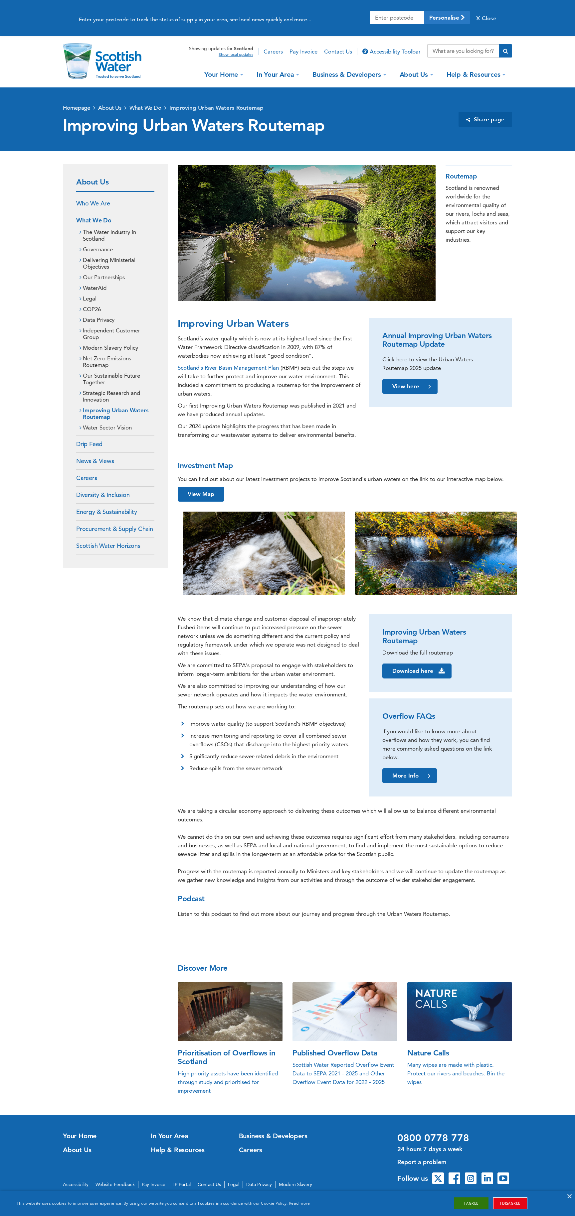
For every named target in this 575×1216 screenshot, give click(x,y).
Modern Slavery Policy (110, 347)
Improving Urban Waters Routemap (216, 107)
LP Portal (181, 1184)
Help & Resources (473, 74)
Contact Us (338, 51)
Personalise (445, 17)
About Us (414, 74)
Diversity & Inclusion (103, 495)
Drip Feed (89, 444)
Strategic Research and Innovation (111, 396)
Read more (299, 1203)
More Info (405, 775)
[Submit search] (505, 51)
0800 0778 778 (433, 1138)
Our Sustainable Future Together (111, 379)
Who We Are (93, 203)
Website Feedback (115, 1184)
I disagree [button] (510, 1203)
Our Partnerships (104, 277)
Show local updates (236, 54)
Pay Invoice (303, 51)
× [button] (569, 1196)
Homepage (76, 107)
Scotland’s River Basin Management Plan (228, 367)
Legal (89, 298)
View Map (201, 494)
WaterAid (94, 288)
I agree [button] (471, 1203)
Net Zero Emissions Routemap (107, 361)
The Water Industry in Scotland (109, 235)
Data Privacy (98, 319)
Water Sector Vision (107, 427)
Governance (98, 249)
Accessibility (76, 1184)
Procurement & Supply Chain (114, 529)
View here (405, 386)
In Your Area (275, 74)
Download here (412, 671)
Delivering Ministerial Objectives (109, 263)
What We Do (145, 107)
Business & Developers (346, 74)
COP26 (92, 309)
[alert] (287, 1203)
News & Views (95, 461)
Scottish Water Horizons (108, 545)
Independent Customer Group (111, 333)
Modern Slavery (295, 1184)
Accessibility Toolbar (394, 51)
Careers (273, 51)
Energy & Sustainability (106, 512)
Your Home (221, 74)
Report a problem (422, 1162)
